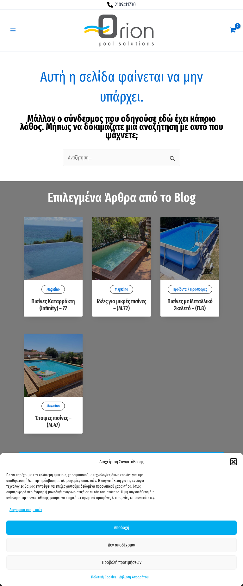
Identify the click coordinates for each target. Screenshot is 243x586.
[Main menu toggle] (13, 30)
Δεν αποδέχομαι (121, 545)
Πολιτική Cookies (103, 577)
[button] (233, 462)
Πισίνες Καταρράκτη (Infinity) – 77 (53, 305)
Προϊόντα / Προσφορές (190, 289)
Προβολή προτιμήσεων (121, 562)
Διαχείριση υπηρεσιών (25, 510)
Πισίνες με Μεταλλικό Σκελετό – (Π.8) (190, 305)
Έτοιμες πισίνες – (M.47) (53, 422)
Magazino (53, 289)
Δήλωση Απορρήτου (134, 577)
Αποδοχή (121, 527)
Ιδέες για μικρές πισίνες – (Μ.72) (121, 305)
